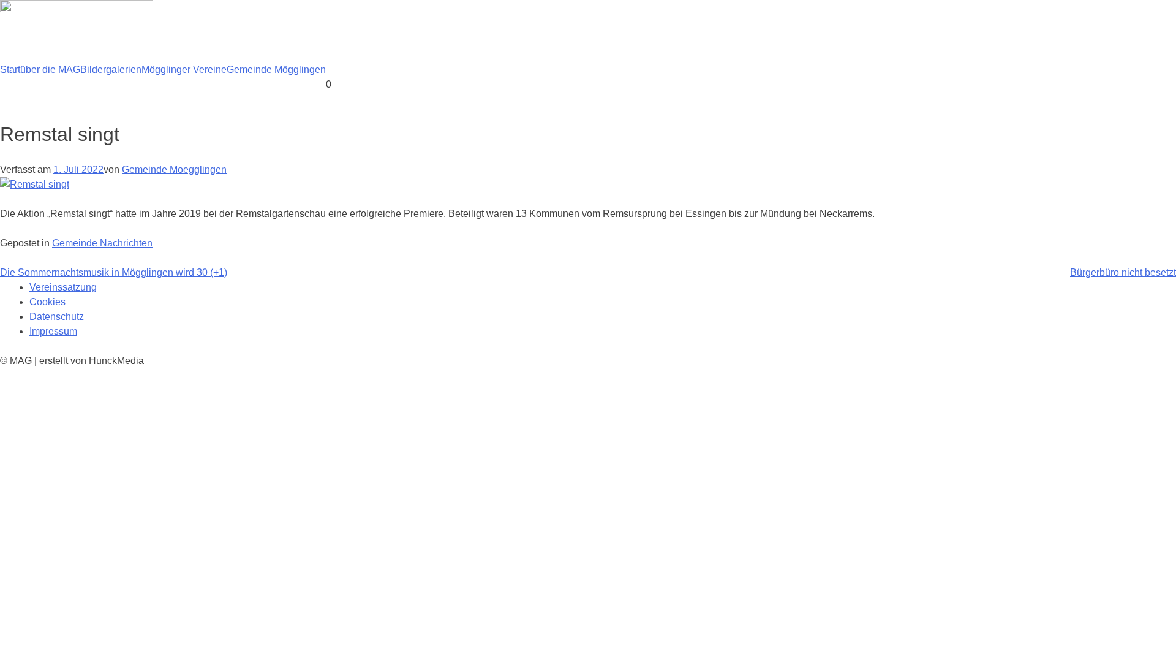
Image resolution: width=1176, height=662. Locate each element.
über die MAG (50, 69)
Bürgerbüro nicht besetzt (1123, 272)
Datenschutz (56, 316)
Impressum (53, 331)
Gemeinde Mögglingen (276, 69)
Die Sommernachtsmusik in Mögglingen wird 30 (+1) (113, 272)
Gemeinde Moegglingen (174, 169)
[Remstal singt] (34, 184)
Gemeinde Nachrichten (102, 243)
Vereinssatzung (63, 287)
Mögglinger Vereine (184, 69)
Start (10, 69)
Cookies (47, 302)
